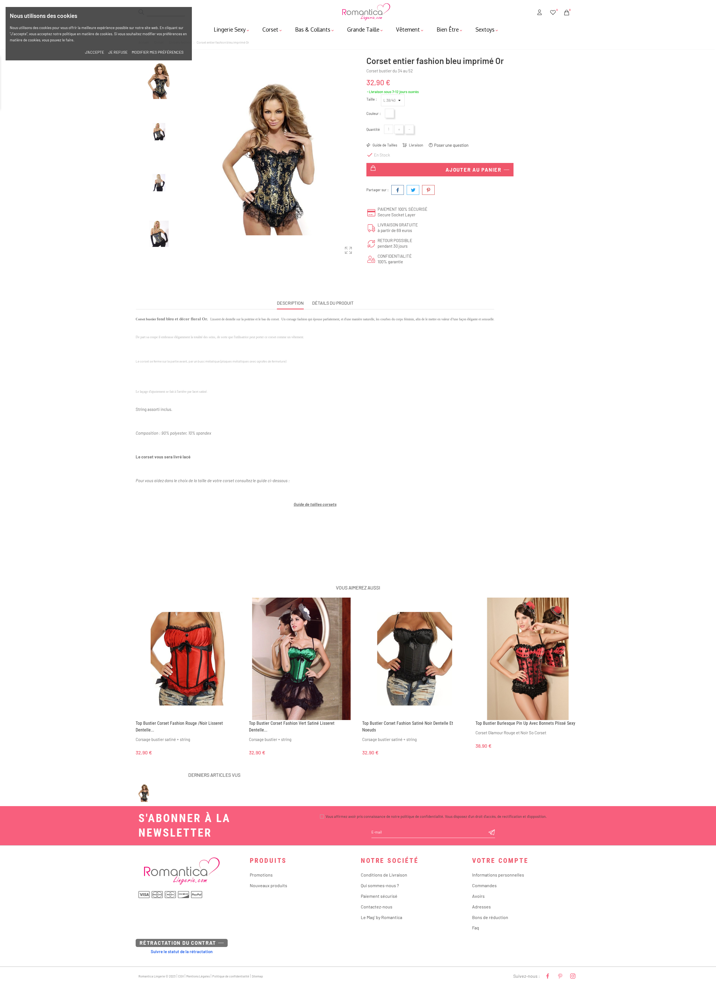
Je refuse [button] (118, 52)
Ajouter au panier (473, 170)
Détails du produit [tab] (333, 303)
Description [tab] (290, 303)
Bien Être (450, 29)
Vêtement (410, 29)
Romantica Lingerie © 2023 (157, 976)
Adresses (481, 906)
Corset (272, 29)
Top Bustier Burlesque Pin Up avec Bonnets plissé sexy (525, 723)
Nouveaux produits (268, 885)
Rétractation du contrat (178, 943)
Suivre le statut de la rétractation (182, 951)
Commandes (484, 885)
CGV (181, 976)
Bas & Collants (315, 29)
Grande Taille (365, 29)
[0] (553, 11)
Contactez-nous (376, 906)
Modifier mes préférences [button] (157, 52)
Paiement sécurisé (379, 896)
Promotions (261, 874)
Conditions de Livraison (384, 874)
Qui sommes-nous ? (380, 885)
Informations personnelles (498, 874)
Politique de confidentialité (230, 976)
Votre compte (500, 861)
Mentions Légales (198, 976)
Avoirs (478, 896)
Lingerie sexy (232, 29)
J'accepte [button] (94, 52)
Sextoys (487, 29)
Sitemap (257, 976)
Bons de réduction (490, 917)
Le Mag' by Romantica (381, 917)
